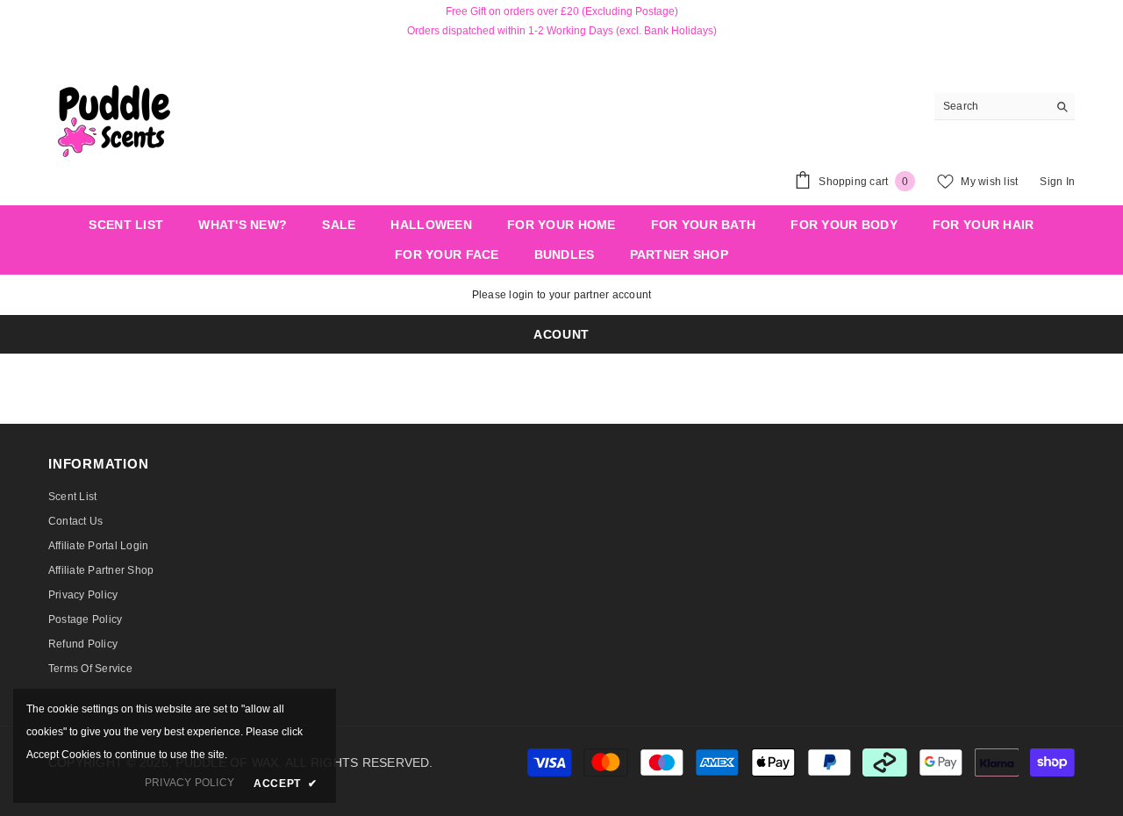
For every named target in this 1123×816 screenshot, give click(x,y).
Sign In (1057, 181)
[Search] (1004, 106)
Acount (561, 334)
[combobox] (991, 106)
